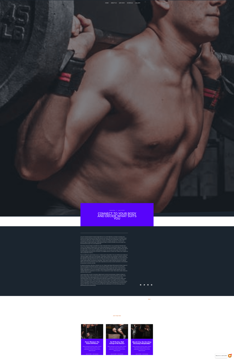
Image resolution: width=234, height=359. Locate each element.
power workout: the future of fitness (92, 342)
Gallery (137, 3)
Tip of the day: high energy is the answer (116, 342)
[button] (140, 284)
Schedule (130, 3)
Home (107, 3)
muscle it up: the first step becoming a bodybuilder (141, 342)
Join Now (122, 3)
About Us (114, 3)
